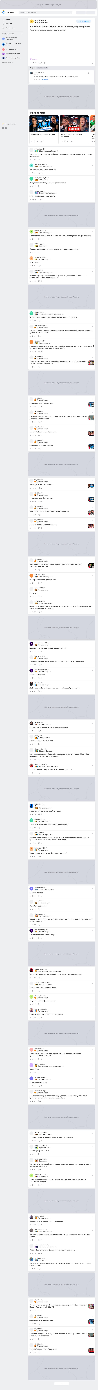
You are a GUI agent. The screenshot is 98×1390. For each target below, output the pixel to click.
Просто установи (45, 889)
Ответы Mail (43, 738)
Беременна (43, 1161)
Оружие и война (45, 603)
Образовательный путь (47, 151)
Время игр (42, 1176)
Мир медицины (44, 343)
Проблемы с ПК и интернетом (50, 314)
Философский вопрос (47, 193)
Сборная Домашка (45, 751)
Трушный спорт (42, 22)
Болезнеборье (44, 984)
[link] (44, 129)
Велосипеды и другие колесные (49, 971)
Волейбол (42, 180)
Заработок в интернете (47, 766)
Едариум (42, 246)
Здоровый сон (44, 1148)
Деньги (41, 1260)
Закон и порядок (45, 835)
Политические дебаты (47, 1247)
